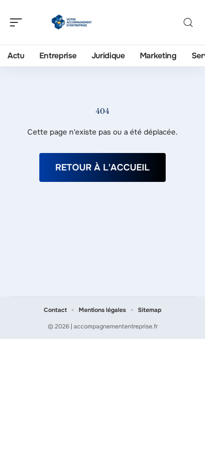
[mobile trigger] (18, 22)
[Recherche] (188, 22)
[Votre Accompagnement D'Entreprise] (71, 22)
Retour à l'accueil (102, 167)
